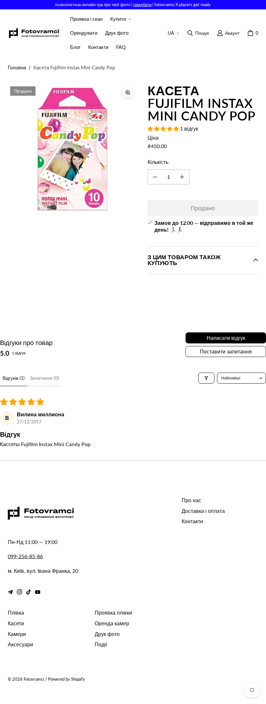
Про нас (191, 500)
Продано (203, 208)
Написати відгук (226, 338)
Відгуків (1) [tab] (14, 378)
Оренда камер (112, 623)
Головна (17, 67)
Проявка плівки (113, 612)
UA (171, 33)
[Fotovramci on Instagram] (19, 591)
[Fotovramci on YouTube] (37, 591)
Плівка (16, 612)
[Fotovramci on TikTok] (28, 591)
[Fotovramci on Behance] (10, 591)
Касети (16, 623)
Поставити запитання (226, 351)
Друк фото (107, 634)
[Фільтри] (206, 378)
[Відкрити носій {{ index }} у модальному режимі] (72, 148)
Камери (17, 634)
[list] (72, 148)
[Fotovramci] (34, 33)
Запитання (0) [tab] (44, 378)
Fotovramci (34, 679)
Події (101, 644)
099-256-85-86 (25, 556)
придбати (142, 4)
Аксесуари (20, 644)
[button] (120, 19)
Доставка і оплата (203, 511)
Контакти (192, 521)
